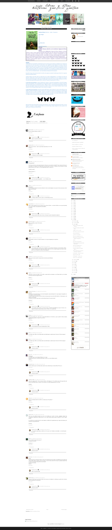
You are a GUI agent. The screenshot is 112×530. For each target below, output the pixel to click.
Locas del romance (75, 156)
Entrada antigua (64, 509)
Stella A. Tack (77, 329)
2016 (73, 216)
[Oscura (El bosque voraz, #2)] (73, 340)
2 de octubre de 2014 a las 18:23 (36, 438)
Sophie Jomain (77, 320)
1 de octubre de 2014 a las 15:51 (37, 256)
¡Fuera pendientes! (76, 233)
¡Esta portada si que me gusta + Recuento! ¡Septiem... (78, 251)
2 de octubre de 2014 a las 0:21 (44, 346)
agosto (74, 261)
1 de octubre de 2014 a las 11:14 (38, 161)
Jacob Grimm (77, 295)
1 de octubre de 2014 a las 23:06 (36, 332)
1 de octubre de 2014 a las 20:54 (44, 283)
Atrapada (75, 289)
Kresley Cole (77, 308)
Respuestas (32, 135)
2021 (73, 208)
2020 (73, 210)
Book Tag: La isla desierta (77, 241)
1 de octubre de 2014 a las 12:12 (39, 204)
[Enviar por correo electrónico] (40, 121)
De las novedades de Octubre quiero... (78, 249)
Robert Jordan (77, 342)
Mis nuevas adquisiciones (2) (78, 236)
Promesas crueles (77, 311)
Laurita (30, 272)
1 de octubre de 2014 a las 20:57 (44, 324)
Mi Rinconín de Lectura (76, 159)
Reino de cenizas (77, 315)
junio (74, 264)
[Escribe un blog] (41, 121)
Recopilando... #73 (75, 164)
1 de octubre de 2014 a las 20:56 (44, 306)
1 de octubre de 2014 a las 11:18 (44, 177)
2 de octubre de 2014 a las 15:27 (44, 429)
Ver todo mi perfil (80, 36)
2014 (73, 219)
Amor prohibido (77, 298)
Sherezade (30, 161)
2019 (73, 211)
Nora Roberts (77, 290)
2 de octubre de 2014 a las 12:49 (37, 398)
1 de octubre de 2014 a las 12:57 (40, 221)
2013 (73, 274)
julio (74, 262)
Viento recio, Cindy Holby (77, 257)
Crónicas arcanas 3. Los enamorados (78, 307)
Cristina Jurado (77, 303)
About (74, 240)
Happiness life (31, 145)
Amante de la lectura (32, 291)
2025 (73, 202)
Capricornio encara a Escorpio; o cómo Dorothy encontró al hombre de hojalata (78, 167)
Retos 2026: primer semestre (77, 155)
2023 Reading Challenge (78, 185)
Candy (30, 237)
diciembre (75, 221)
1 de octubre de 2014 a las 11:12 (39, 145)
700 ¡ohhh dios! (75, 140)
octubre (74, 224)
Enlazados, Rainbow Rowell (77, 146)
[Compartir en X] (42, 121)
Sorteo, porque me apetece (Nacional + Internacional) (78, 149)
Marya (30, 332)
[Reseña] (31, 24)
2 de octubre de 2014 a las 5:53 (40, 379)
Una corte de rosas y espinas (79, 283)
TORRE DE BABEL (75, 154)
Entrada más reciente (29, 509)
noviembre (75, 222)
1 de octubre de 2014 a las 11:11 (44, 137)
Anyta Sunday (77, 326)
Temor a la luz (76, 328)
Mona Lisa (30, 457)
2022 (73, 206)
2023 (73, 205)
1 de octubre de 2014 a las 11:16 (44, 153)
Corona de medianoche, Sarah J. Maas (78, 228)
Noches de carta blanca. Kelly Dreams (78, 226)
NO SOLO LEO (31, 477)
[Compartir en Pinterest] (44, 121)
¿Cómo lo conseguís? (76, 234)
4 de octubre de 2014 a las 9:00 (39, 477)
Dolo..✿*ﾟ (30, 354)
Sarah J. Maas (77, 284)
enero (74, 272)
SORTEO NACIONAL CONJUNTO (77, 142)
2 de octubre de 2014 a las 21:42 (44, 449)
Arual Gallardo (31, 204)
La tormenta (76, 341)
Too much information (77, 246)
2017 (73, 214)
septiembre (75, 259)
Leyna (30, 438)
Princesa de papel (32, 221)
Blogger (62, 524)
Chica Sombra (31, 129)
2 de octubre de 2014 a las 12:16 (44, 371)
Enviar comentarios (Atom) (35, 511)
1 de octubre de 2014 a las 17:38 (36, 272)
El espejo (75, 333)
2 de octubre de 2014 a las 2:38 (39, 364)
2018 (73, 213)
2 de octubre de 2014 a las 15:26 (44, 406)
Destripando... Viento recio (77, 256)
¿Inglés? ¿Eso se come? (77, 230)
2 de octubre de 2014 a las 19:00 (37, 457)
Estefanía (76, 186)
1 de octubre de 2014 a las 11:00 (39, 129)
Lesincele (30, 256)
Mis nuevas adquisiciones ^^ (77, 245)
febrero (74, 270)
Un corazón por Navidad (78, 319)
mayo (74, 265)
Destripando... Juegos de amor (78, 253)
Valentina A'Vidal (31, 379)
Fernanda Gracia (31, 364)
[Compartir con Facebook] (43, 121)
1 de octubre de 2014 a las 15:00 (44, 246)
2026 (73, 200)
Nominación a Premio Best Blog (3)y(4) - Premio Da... (78, 238)
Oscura (75, 337)
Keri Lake (76, 338)
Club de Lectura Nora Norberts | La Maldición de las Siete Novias (78, 161)
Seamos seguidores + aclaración (77, 144)
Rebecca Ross (77, 312)
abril (74, 267)
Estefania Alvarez (34, 137)
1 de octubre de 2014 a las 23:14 (36, 339)
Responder (30, 132)
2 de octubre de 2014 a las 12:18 (44, 390)
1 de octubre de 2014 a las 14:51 (44, 196)
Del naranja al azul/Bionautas (79, 302)
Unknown (30, 398)
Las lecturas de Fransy (76, 163)
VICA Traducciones (75, 165)
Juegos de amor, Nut (76, 254)
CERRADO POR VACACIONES (77, 157)
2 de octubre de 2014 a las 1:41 (38, 354)
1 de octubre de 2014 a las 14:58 (36, 237)
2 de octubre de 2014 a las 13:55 (38, 414)
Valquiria (30, 315)
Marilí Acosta (31, 414)
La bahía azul (76, 279)
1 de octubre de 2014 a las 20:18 (37, 315)
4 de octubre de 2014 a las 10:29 (44, 486)
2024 (73, 203)
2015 (73, 218)
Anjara (30, 185)
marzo (74, 269)
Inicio (47, 509)
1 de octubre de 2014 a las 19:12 (41, 291)
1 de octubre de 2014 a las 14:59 (44, 230)
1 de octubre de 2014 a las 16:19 (44, 265)
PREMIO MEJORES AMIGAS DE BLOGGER (78, 244)
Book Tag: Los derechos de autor (78, 231)
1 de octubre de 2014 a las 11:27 (36, 185)
